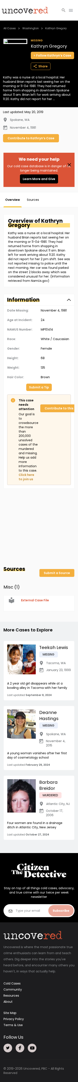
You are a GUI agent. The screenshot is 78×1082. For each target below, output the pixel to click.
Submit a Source (57, 573)
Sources (33, 200)
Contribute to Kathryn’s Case (31, 138)
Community (12, 989)
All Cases (9, 28)
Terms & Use (13, 1025)
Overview (12, 200)
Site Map (9, 1013)
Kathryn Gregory (56, 28)
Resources (11, 995)
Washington (30, 28)
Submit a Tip (39, 387)
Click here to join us (26, 477)
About (8, 1001)
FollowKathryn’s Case (53, 55)
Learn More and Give (39, 179)
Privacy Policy (13, 1019)
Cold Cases (12, 983)
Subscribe (61, 910)
